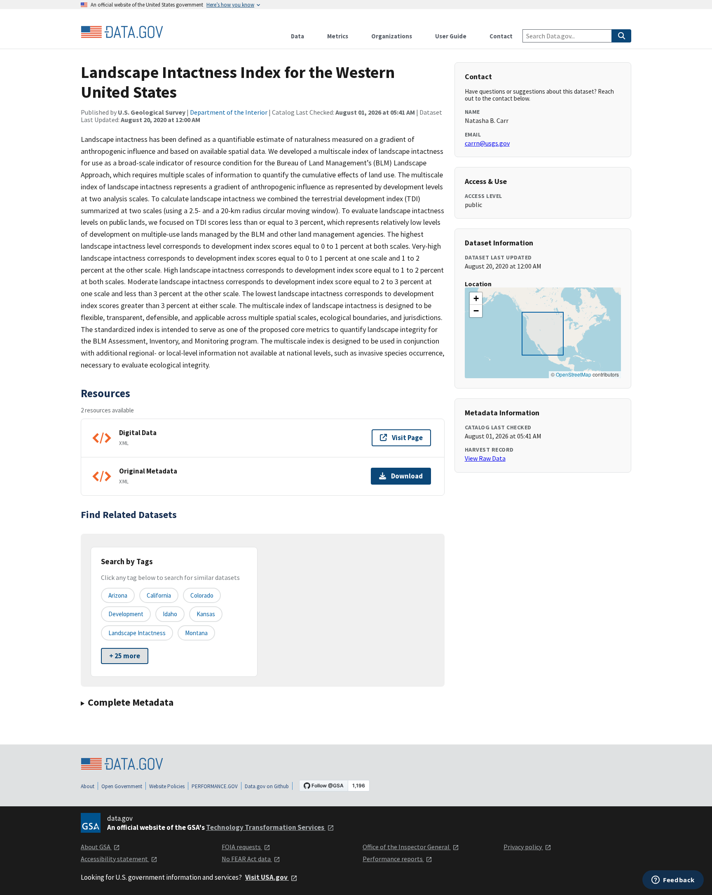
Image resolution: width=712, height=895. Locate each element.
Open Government (121, 786)
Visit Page (407, 437)
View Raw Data (485, 458)
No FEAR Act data (247, 859)
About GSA (96, 847)
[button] (476, 298)
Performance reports (393, 859)
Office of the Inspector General (407, 847)
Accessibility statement (115, 859)
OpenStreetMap (573, 374)
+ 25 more (124, 655)
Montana (196, 633)
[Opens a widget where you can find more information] (673, 880)
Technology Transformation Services (266, 827)
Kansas (206, 614)
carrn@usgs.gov (487, 143)
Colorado (201, 595)
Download (407, 475)
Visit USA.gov (267, 877)
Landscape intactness (137, 633)
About (87, 786)
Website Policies (167, 786)
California (159, 595)
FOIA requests (242, 847)
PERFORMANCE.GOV (215, 786)
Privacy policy (523, 847)
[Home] (122, 32)
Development (125, 614)
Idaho (170, 614)
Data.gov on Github (267, 786)
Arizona (117, 595)
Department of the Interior (228, 112)
